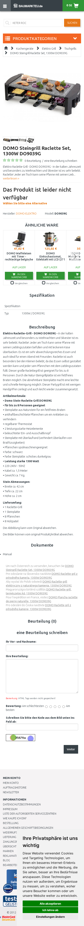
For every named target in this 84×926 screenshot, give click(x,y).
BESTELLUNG (11, 823)
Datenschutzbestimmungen (22, 804)
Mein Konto (11, 782)
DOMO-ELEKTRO (26, 213)
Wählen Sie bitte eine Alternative (37, 195)
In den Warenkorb (19, 275)
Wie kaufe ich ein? (14, 818)
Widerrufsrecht (14, 832)
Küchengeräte (24, 48)
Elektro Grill (49, 48)
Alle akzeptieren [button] (50, 903)
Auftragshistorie (15, 787)
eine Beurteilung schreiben (60, 160)
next (74, 256)
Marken (8, 851)
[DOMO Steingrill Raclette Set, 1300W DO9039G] (42, 97)
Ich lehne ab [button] (50, 910)
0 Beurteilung (33, 160)
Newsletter (11, 792)
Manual (7, 554)
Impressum (10, 809)
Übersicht (9, 846)
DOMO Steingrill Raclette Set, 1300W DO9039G (38, 53)
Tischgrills (70, 48)
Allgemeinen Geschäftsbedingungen (28, 827)
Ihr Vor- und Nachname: (21, 641)
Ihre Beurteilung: (17, 656)
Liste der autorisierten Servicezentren (29, 813)
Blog (6, 860)
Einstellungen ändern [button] (50, 916)
